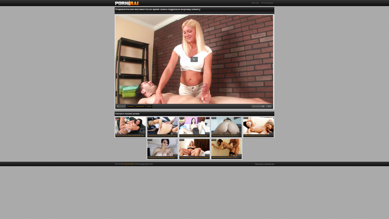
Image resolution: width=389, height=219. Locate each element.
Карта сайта (259, 164)
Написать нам (269, 164)
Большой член (140, 106)
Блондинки (130, 106)
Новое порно (255, 3)
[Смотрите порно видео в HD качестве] (127, 3)
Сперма (149, 106)
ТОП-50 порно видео (267, 3)
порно (143, 164)
